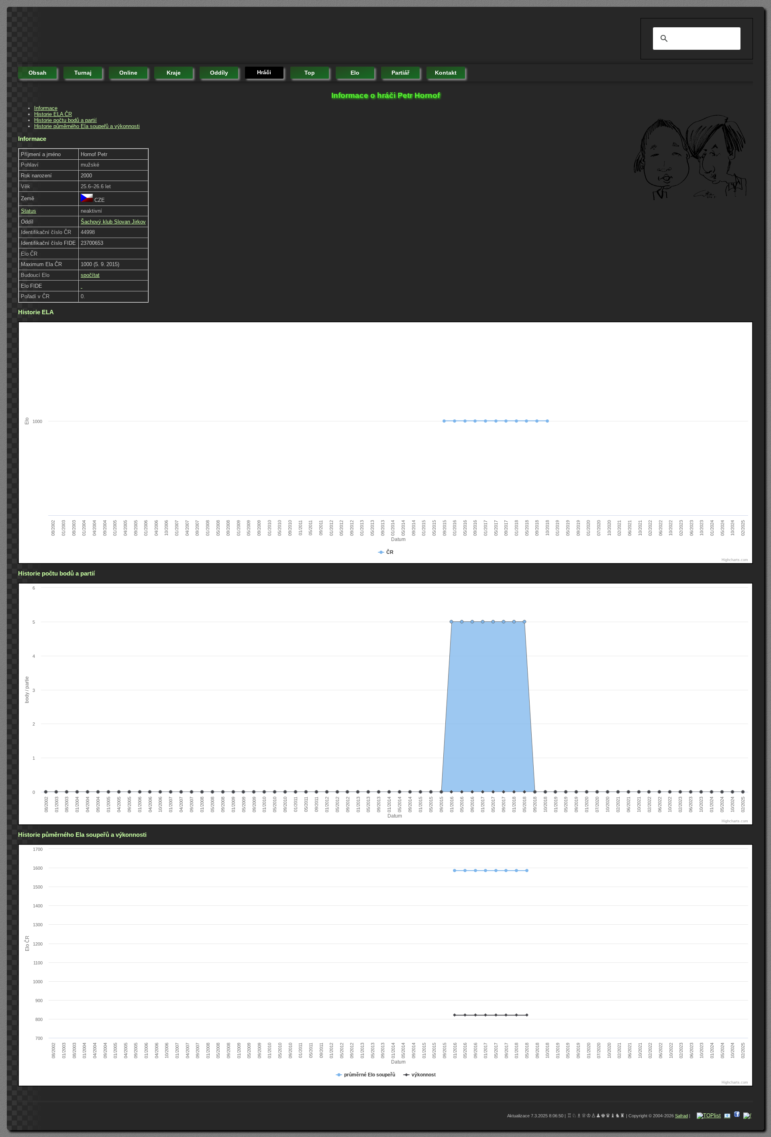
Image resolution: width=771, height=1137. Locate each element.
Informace (45, 108)
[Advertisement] (164, 36)
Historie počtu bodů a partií (65, 120)
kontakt (446, 72)
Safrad (681, 1115)
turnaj (83, 72)
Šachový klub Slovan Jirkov (113, 222)
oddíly (219, 72)
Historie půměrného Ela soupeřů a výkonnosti (87, 126)
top (309, 72)
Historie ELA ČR (53, 114)
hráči (264, 72)
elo (355, 72)
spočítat (90, 275)
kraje (174, 72)
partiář (400, 72)
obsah (38, 72)
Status (28, 211)
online (128, 72)
